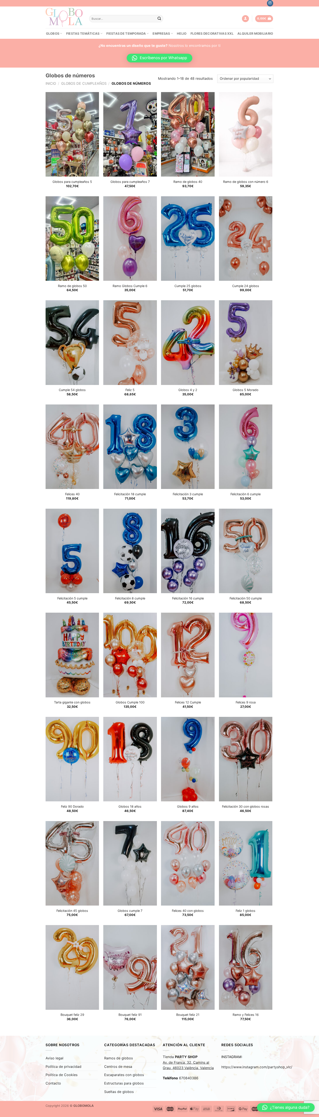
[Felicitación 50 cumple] (246, 551)
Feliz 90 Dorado (72, 806)
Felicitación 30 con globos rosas (245, 806)
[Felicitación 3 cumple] (188, 446)
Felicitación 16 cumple (188, 598)
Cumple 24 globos (245, 286)
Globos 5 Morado (245, 390)
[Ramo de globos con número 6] (246, 134)
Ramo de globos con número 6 (245, 181)
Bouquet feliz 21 (187, 1014)
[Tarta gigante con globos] (72, 655)
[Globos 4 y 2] (188, 342)
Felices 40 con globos (188, 910)
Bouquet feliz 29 (72, 1014)
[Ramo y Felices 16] (246, 967)
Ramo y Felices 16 (246, 1014)
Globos (52, 33)
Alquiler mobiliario (255, 33)
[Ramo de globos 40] (188, 134)
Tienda (188, 1062)
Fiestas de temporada (126, 33)
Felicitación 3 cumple (188, 494)
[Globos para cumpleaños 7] (130, 134)
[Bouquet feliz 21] (188, 967)
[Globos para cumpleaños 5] (72, 134)
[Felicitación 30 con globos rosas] (246, 759)
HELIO (181, 33)
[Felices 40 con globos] (188, 863)
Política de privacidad (63, 1066)
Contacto (53, 1083)
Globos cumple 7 (130, 910)
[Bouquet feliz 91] (130, 967)
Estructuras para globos (124, 1083)
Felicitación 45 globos (72, 910)
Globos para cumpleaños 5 (72, 181)
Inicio (51, 83)
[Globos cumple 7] (130, 863)
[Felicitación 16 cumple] (188, 551)
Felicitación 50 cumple (246, 598)
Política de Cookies (61, 1075)
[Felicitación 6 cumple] (246, 446)
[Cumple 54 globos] (72, 342)
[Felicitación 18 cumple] (130, 446)
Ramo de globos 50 (72, 286)
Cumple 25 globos (187, 286)
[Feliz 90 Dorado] (72, 759)
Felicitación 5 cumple (72, 598)
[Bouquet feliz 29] (72, 967)
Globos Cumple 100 (130, 702)
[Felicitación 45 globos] (72, 863)
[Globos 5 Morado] (246, 342)
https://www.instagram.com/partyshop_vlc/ (256, 1067)
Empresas (161, 33)
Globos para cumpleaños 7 (130, 181)
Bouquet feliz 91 (130, 1014)
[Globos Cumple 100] (130, 655)
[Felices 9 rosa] (246, 655)
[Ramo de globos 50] (72, 238)
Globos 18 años (129, 806)
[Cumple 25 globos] (188, 238)
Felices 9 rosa (246, 702)
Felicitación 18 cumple (130, 494)
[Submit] (159, 18)
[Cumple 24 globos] (246, 238)
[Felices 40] (72, 446)
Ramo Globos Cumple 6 (130, 286)
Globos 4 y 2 (187, 390)
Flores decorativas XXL (212, 33)
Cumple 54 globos (72, 390)
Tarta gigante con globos (72, 702)
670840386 (188, 1078)
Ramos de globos (118, 1058)
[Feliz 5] (130, 342)
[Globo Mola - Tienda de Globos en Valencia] (64, 17)
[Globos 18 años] (130, 759)
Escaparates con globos (124, 1075)
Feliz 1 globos (245, 910)
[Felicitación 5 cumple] (72, 551)
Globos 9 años (188, 806)
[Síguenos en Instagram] (270, 3)
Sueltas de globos (119, 1091)
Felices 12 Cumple (188, 702)
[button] (159, 58)
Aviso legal (54, 1058)
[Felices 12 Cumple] (188, 655)
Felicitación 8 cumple (130, 598)
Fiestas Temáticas (83, 33)
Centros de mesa (118, 1066)
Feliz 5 (130, 390)
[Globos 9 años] (188, 759)
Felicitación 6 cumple (245, 494)
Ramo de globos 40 (187, 181)
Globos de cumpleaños (84, 83)
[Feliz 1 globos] (246, 863)
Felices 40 (72, 494)
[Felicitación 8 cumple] (130, 551)
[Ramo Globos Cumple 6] (130, 238)
